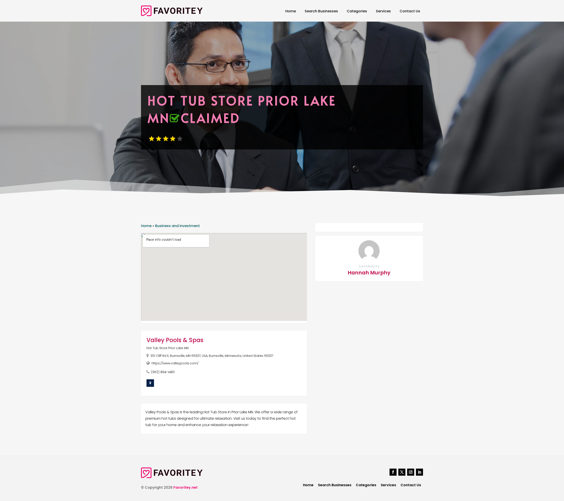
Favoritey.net (185, 487)
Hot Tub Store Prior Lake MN (168, 348)
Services (383, 11)
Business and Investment (177, 225)
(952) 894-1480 (163, 372)
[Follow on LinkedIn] (419, 472)
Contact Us (410, 11)
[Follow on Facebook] (393, 472)
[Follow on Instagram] (410, 472)
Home (290, 11)
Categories (357, 11)
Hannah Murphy (369, 272)
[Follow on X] (401, 472)
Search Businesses (321, 11)
